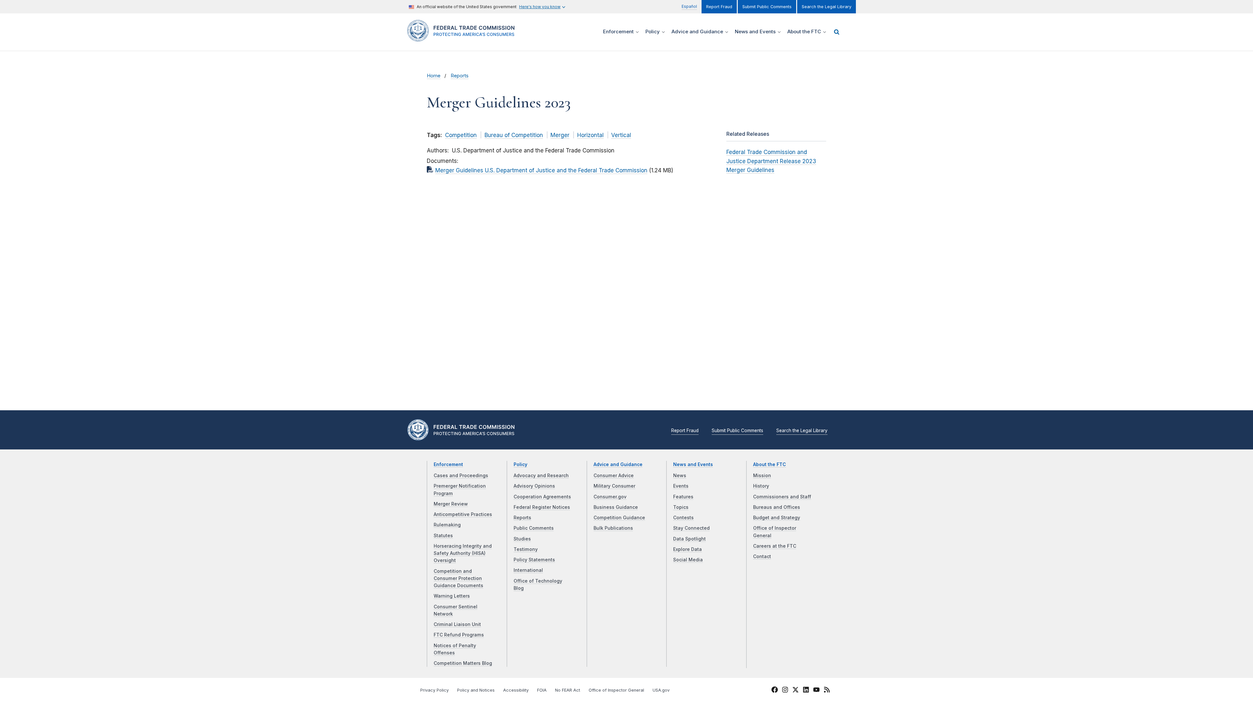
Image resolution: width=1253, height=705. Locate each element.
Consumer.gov (610, 496)
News (679, 475)
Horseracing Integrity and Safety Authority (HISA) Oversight (463, 553)
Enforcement (448, 464)
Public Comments (534, 528)
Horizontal (590, 135)
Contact (762, 556)
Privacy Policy (434, 690)
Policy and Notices (476, 690)
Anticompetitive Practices (463, 514)
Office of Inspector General (616, 690)
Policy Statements (534, 559)
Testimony (526, 549)
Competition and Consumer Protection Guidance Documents (458, 578)
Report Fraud (719, 6)
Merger (559, 135)
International (528, 570)
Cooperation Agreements (542, 496)
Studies (522, 538)
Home (434, 76)
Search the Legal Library (826, 6)
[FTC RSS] (827, 691)
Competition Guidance (619, 517)
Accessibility (516, 690)
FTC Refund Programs (459, 634)
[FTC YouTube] (816, 691)
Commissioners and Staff (782, 496)
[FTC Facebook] (774, 691)
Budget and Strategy (776, 517)
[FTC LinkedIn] (806, 691)
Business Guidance (616, 507)
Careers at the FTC (774, 546)
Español (689, 6)
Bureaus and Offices (776, 507)
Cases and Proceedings (461, 475)
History (761, 486)
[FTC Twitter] (795, 689)
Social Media (688, 559)
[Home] (463, 37)
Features (683, 496)
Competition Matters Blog (463, 663)
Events (680, 486)
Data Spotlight (689, 538)
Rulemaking (447, 524)
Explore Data (687, 549)
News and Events (693, 464)
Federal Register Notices (542, 507)
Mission (762, 475)
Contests (683, 517)
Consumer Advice (614, 475)
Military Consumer (614, 486)
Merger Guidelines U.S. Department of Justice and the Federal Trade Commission (541, 170)
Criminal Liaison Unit (457, 624)
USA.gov (661, 690)
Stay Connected (691, 528)
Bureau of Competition (514, 135)
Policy (520, 464)
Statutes (443, 535)
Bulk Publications (613, 528)
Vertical (621, 135)
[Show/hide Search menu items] (837, 32)
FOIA (542, 690)
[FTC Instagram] (785, 691)
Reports (460, 76)
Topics (680, 507)
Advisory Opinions (534, 486)
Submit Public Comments (767, 6)
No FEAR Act (567, 690)
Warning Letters (452, 596)
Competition (461, 135)
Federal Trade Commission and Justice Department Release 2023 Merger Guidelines (771, 161)
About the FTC (769, 464)
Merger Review (451, 504)
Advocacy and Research (541, 475)
